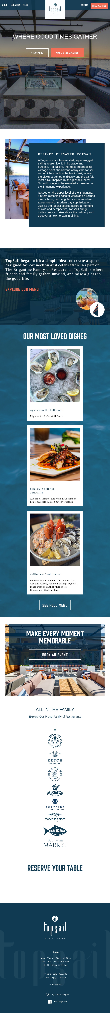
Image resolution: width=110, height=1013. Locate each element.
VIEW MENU (37, 52)
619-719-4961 (56, 984)
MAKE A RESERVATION (67, 52)
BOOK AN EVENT (55, 654)
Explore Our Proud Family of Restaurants (55, 716)
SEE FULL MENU (55, 605)
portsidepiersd (60, 1002)
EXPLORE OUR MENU (22, 289)
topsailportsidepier (60, 994)
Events (84, 4)
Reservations (99, 5)
